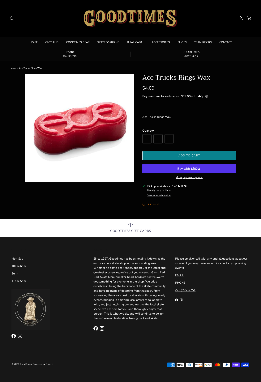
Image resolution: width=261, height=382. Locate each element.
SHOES (182, 42)
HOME (34, 42)
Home (13, 68)
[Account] (240, 18)
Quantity (148, 131)
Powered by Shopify (43, 364)
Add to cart (189, 155)
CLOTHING (51, 42)
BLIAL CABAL (135, 42)
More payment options (189, 177)
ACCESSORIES (161, 42)
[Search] (12, 18)
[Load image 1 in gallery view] (79, 128)
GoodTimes (26, 364)
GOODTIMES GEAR (78, 42)
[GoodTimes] (130, 18)
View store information (159, 195)
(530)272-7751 (185, 290)
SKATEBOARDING (108, 42)
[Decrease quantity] (147, 138)
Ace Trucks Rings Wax (30, 68)
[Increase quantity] (169, 138)
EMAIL (179, 275)
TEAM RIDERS (203, 42)
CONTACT (225, 42)
